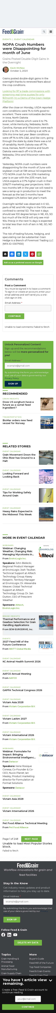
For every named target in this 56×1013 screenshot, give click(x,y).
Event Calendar (24, 39)
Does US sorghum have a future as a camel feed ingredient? (18, 405)
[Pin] (32, 254)
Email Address (13, 303)
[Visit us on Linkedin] (9, 935)
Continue (28, 1007)
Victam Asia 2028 (13, 702)
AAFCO (13, 678)
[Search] (44, 31)
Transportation (12, 417)
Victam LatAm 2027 (15, 718)
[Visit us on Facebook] (3, 935)
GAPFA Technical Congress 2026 (22, 690)
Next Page (31, 839)
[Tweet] (25, 254)
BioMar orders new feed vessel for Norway (17, 422)
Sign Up (13, 383)
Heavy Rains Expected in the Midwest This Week (17, 513)
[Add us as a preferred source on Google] (39, 254)
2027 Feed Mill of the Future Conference (16, 643)
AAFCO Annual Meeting (17, 673)
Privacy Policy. (12, 378)
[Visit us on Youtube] (15, 935)
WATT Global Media (20, 649)
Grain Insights (11, 399)
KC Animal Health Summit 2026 (22, 661)
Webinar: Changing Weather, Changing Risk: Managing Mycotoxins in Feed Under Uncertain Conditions (18, 551)
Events (7, 39)
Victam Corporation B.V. (22, 706)
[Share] (12, 254)
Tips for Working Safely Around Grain (17, 494)
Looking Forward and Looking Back (16, 475)
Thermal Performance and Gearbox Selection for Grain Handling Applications (19, 622)
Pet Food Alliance (18, 827)
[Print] (5, 254)
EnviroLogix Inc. (17, 558)
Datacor (13, 761)
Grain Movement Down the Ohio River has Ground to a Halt (19, 457)
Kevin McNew (17, 68)
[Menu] (50, 31)
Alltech (19, 605)
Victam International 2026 (18, 735)
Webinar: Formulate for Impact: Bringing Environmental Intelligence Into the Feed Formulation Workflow (19, 754)
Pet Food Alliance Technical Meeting (25, 823)
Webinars (8, 545)
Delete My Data (28, 942)
